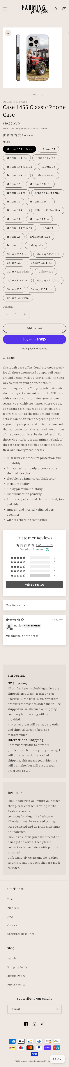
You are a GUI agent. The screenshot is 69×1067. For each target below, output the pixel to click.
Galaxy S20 (14, 289)
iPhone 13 (13, 184)
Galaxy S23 (36, 245)
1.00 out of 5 (44, 545)
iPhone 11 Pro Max (19, 227)
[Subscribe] (57, 1009)
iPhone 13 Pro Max (47, 192)
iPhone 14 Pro (45, 175)
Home (11, 899)
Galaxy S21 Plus (17, 280)
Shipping (20, 128)
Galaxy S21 (46, 271)
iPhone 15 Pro (45, 157)
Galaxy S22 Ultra (18, 271)
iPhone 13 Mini (40, 184)
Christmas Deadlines (20, 933)
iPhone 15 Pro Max (19, 149)
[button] (5, 9)
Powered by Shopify (46, 1061)
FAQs (10, 916)
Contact (12, 925)
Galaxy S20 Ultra (18, 297)
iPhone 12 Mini (40, 201)
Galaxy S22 (14, 262)
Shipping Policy (17, 967)
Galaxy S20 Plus (41, 289)
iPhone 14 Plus (17, 175)
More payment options (34, 348)
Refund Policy (16, 975)
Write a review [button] (34, 584)
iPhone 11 (13, 219)
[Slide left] (26, 95)
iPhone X (13, 245)
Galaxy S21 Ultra (48, 280)
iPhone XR (48, 227)
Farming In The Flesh (29, 1061)
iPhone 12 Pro (16, 210)
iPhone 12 (13, 201)
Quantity (8, 306)
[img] (15, 620)
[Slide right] (43, 95)
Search (11, 958)
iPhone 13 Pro (16, 192)
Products (13, 907)
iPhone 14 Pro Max (19, 166)
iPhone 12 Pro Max (47, 210)
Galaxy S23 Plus (17, 254)
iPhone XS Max (40, 236)
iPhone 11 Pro (39, 219)
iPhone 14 (48, 166)
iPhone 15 (48, 149)
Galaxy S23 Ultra (48, 254)
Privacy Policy (16, 984)
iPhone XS (13, 236)
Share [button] (11, 357)
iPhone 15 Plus (17, 157)
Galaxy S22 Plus (41, 262)
